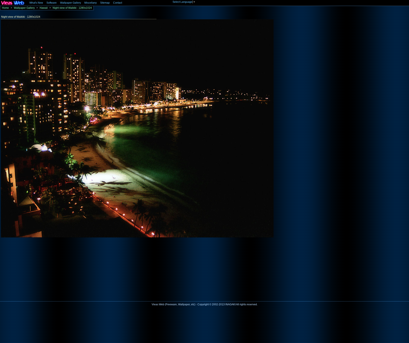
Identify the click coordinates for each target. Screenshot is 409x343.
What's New (36, 2)
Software (51, 2)
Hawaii (44, 7)
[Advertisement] (36, 268)
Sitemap (105, 2)
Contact (117, 2)
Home (5, 7)
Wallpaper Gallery (70, 2)
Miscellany (90, 2)
